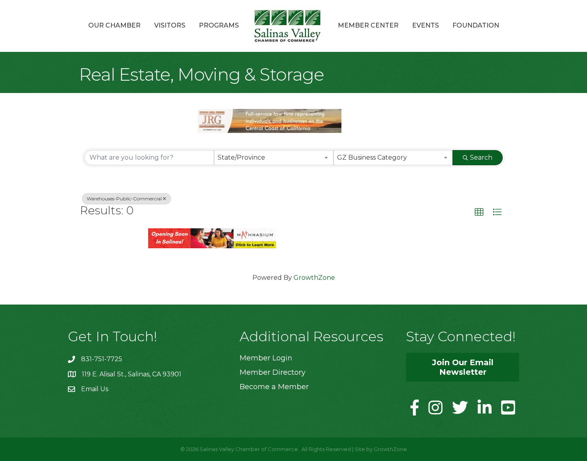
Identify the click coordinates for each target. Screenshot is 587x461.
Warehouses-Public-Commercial (124, 199)
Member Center (368, 25)
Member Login (266, 358)
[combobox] (273, 157)
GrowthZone (314, 277)
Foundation (475, 25)
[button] (479, 212)
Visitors (169, 25)
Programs (219, 25)
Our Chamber (114, 25)
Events (425, 25)
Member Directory (272, 372)
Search (481, 157)
